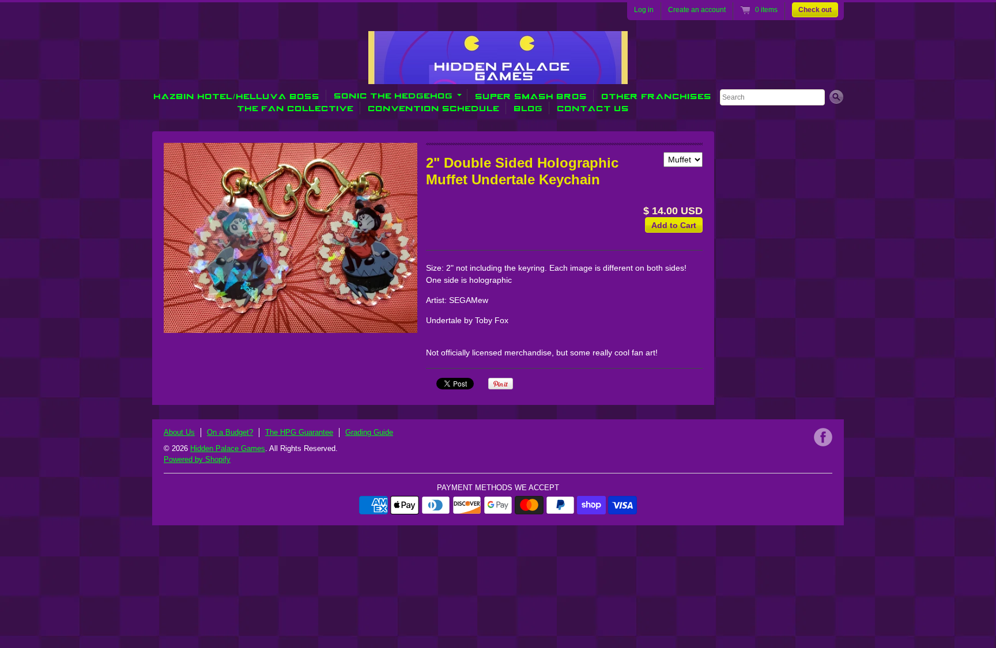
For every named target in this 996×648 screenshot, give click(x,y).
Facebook (823, 437)
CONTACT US (593, 108)
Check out (815, 10)
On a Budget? (230, 432)
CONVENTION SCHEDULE (434, 108)
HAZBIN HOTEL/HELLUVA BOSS (237, 96)
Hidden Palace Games (227, 448)
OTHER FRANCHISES (657, 96)
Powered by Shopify (197, 459)
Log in (644, 10)
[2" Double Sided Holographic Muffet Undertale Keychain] (290, 238)
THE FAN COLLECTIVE (295, 108)
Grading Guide (369, 432)
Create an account (697, 10)
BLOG (528, 108)
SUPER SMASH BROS (531, 96)
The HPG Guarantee (299, 432)
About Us (179, 432)
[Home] (498, 76)
